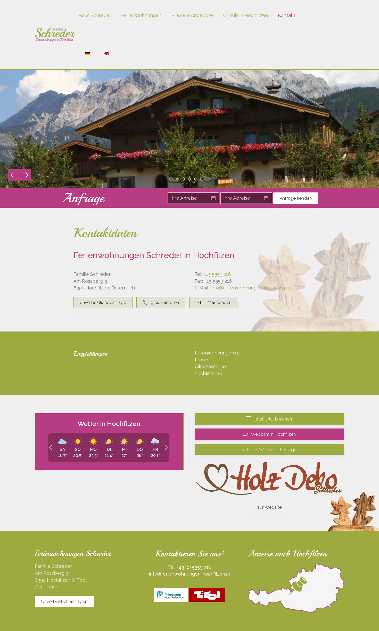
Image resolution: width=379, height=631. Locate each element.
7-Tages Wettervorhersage (269, 449)
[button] (13, 175)
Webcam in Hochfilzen (273, 434)
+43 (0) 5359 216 (194, 567)
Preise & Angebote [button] (192, 15)
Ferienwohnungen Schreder (73, 553)
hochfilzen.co (209, 373)
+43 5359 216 (217, 274)
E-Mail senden (217, 302)
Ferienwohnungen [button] (141, 15)
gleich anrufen (165, 302)
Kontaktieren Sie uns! (189, 553)
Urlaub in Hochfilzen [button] (245, 15)
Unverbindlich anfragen (64, 601)
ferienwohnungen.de (218, 352)
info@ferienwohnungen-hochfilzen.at (251, 287)
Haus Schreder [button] (94, 15)
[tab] (170, 179)
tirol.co (202, 359)
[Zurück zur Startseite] (55, 34)
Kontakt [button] (286, 15)
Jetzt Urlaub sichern (273, 419)
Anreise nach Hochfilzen (287, 553)
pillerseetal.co (210, 366)
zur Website (269, 507)
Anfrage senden (296, 198)
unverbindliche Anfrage (103, 302)
